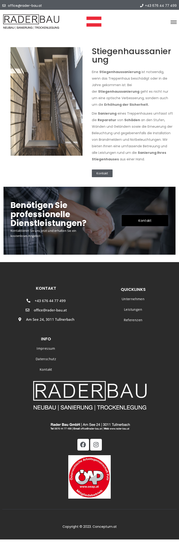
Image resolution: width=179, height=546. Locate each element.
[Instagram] (96, 445)
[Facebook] (83, 445)
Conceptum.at (105, 526)
